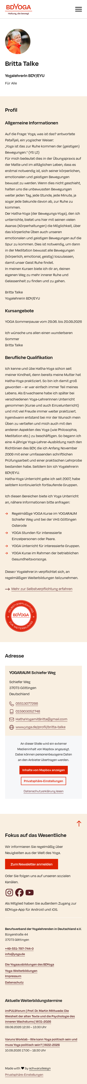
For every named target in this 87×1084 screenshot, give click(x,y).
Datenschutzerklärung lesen (44, 791)
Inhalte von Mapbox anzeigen (43, 770)
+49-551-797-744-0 (19, 948)
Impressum (13, 976)
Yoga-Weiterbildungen (21, 970)
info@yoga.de (15, 954)
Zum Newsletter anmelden (32, 864)
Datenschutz (14, 982)
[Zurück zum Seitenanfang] (79, 824)
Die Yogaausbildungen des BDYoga (29, 964)
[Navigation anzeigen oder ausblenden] (78, 9)
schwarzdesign (40, 1068)
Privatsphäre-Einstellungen (43, 781)
